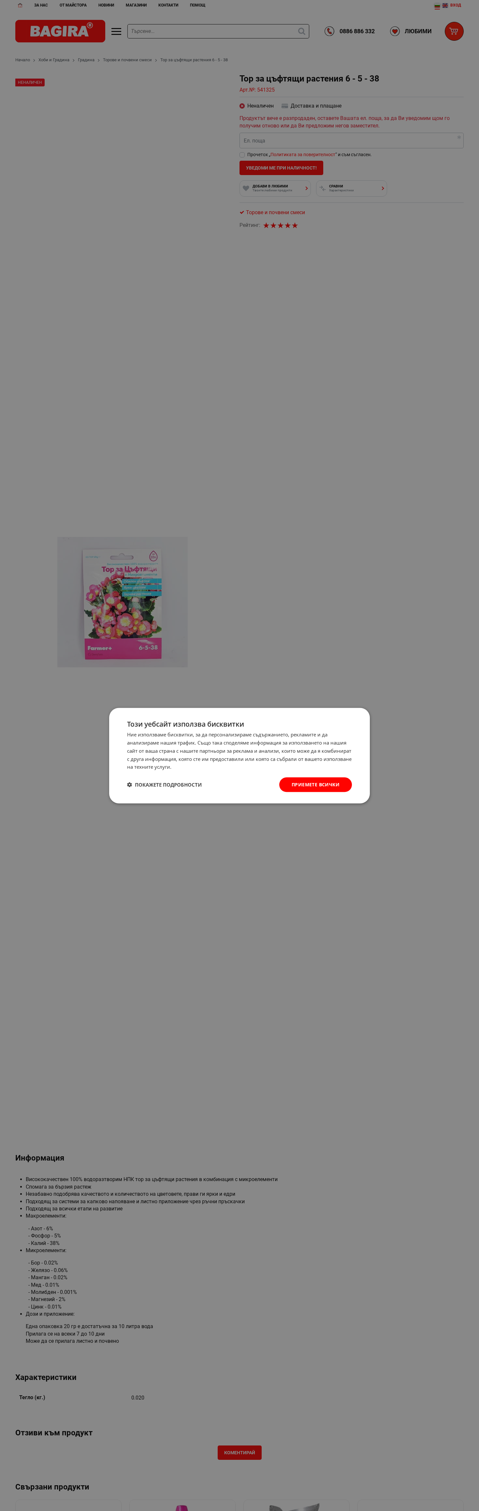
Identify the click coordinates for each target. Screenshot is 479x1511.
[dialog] (239, 755)
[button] (164, 784)
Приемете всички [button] (316, 784)
